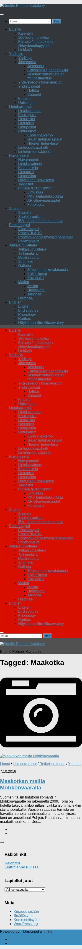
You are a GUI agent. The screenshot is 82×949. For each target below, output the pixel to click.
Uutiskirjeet (27, 103)
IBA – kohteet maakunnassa (40, 221)
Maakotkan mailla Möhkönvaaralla (22, 784)
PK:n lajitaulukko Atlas (45, 196)
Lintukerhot (27, 131)
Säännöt (34, 94)
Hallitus (33, 90)
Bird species (28, 310)
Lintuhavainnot (30, 164)
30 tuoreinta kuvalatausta (47, 270)
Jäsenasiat (27, 62)
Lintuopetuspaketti (33, 147)
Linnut (5, 764)
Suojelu (15, 208)
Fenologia (35, 204)
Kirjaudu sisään (26, 911)
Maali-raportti (28, 257)
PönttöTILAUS (30, 233)
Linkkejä (25, 50)
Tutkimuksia (28, 253)
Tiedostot (25, 184)
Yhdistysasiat (29, 86)
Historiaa (25, 298)
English (15, 302)
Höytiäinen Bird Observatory (41, 323)
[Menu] (2, 14)
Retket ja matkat (52, 764)
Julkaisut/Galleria (23, 245)
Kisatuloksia (28, 168)
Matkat (23, 282)
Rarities (24, 318)
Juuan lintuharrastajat (44, 139)
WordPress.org (26, 924)
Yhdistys (16, 54)
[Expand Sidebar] (2, 842)
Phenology (27, 314)
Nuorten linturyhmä (42, 143)
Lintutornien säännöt (34, 151)
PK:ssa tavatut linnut (34, 188)
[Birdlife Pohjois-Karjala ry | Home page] (22, 5)
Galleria (24, 266)
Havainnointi (19, 156)
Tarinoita (34, 294)
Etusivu (15, 29)
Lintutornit (26, 123)
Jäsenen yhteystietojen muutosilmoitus (45, 76)
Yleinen (74, 764)
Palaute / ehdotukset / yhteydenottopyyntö (35, 44)
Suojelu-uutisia (30, 217)
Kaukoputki (27, 115)
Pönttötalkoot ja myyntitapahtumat (45, 237)
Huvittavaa (36, 290)
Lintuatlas (35, 192)
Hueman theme (65, 931)
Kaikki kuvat (37, 274)
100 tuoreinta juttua (33, 37)
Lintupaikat (27, 127)
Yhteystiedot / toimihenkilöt (40, 82)
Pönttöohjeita (29, 241)
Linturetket (26, 119)
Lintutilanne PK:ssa (21, 867)
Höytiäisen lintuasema (36, 180)
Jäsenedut (35, 66)
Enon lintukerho (40, 135)
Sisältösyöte (23, 916)
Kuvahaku (35, 278)
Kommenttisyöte (27, 920)
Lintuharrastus (20, 107)
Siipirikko (25, 261)
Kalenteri (25, 33)
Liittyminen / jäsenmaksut (47, 70)
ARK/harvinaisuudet (43, 200)
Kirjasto (24, 98)
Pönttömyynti (19, 225)
